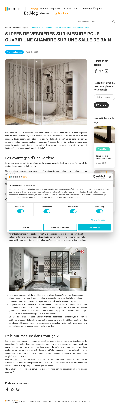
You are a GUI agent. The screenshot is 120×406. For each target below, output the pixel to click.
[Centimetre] (11, 401)
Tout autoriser (94, 227)
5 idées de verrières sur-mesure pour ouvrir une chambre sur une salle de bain (60, 27)
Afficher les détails (99, 220)
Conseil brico (71, 8)
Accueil (8, 27)
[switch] (46, 211)
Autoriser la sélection (60, 227)
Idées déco (45, 13)
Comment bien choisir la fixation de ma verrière (103, 157)
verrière (11, 163)
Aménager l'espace (92, 8)
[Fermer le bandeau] (110, 177)
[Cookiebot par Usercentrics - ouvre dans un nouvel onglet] (94, 177)
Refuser (25, 227)
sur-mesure (17, 359)
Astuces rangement (50, 8)
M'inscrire (101, 105)
